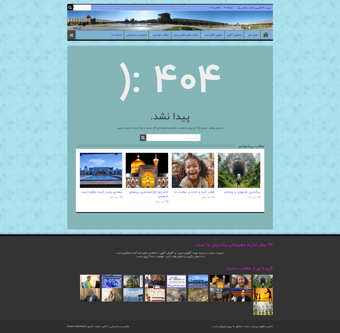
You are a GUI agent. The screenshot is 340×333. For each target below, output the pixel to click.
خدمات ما (117, 35)
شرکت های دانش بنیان (185, 35)
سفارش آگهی (234, 35)
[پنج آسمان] (170, 21)
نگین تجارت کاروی (96, 326)
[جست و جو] (70, 7)
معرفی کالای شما (214, 35)
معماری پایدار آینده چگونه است (101, 192)
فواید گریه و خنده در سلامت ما (194, 192)
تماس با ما (215, 7)
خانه (266, 35)
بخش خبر (253, 35)
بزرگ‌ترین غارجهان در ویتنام (242, 192)
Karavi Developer (76, 326)
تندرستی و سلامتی (136, 35)
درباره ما (228, 7)
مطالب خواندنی (161, 35)
